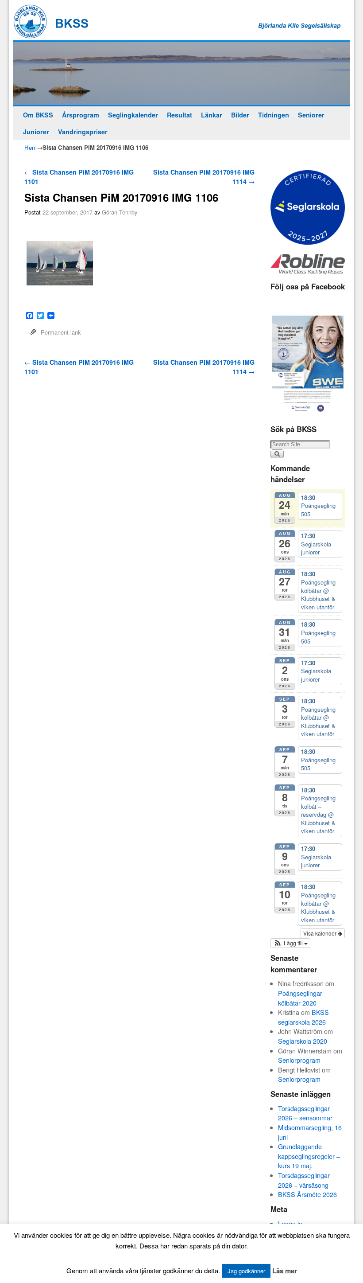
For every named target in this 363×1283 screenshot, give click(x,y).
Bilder (240, 114)
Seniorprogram (299, 1060)
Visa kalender (320, 933)
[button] (290, 943)
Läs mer (284, 1270)
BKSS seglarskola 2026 (303, 1016)
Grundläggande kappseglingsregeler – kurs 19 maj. (309, 1156)
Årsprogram (80, 114)
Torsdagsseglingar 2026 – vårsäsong (304, 1179)
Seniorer (311, 114)
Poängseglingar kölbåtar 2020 (300, 997)
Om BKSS (38, 114)
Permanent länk (61, 332)
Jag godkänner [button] (246, 1271)
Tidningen (273, 114)
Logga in (290, 1223)
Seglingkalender (133, 114)
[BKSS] (181, 73)
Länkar (211, 114)
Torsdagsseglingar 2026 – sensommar (305, 1113)
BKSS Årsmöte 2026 (307, 1194)
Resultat (179, 114)
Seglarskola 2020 (302, 1040)
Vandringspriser (83, 131)
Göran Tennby (119, 212)
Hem (30, 147)
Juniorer (36, 131)
